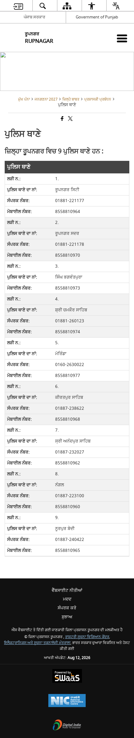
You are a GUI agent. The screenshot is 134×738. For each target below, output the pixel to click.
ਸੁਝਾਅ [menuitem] (67, 617)
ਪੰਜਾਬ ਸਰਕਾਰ (34, 17)
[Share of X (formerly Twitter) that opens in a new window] (69, 119)
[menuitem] (18, 6)
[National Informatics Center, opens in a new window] (67, 701)
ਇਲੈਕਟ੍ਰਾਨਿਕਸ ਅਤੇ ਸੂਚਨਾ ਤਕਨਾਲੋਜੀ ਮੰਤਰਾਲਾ (37, 643)
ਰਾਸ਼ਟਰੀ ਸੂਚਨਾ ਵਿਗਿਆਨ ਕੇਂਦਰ (87, 637)
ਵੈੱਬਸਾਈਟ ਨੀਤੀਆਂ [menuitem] (67, 590)
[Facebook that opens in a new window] (61, 119)
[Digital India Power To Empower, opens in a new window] (67, 725)
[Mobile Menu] (122, 38)
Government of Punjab (97, 17)
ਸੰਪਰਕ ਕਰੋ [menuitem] (67, 608)
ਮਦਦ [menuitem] (67, 599)
